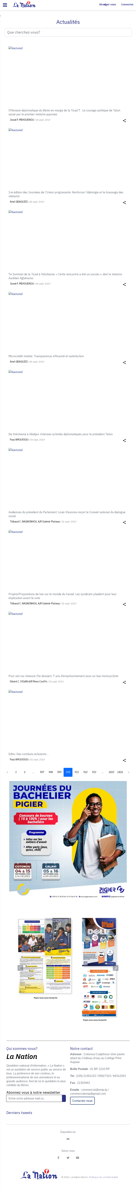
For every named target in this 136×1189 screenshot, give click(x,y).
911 (77, 772)
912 (85, 772)
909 (59, 772)
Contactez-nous (82, 1100)
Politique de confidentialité (103, 1177)
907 (42, 772)
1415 (111, 772)
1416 (120, 772)
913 (94, 772)
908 (51, 772)
